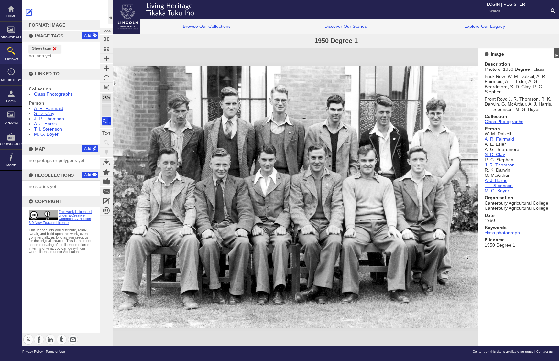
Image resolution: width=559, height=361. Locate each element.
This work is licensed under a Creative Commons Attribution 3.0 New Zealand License (60, 217)
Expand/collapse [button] (556, 53)
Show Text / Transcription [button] (106, 133)
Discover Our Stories (345, 26)
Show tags (41, 48)
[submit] (552, 11)
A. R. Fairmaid (48, 108)
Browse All (11, 37)
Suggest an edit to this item (29, 12)
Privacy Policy (32, 351)
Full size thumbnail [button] (106, 39)
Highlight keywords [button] (106, 152)
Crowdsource (11, 144)
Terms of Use (55, 351)
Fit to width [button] (106, 58)
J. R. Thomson (49, 118)
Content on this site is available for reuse (503, 351)
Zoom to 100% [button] (106, 87)
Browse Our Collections (207, 26)
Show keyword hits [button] (106, 143)
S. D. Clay (44, 113)
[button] (106, 121)
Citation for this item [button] (106, 211)
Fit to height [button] (106, 68)
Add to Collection (106, 172)
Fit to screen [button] (106, 49)
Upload (11, 122)
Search (11, 58)
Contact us (544, 351)
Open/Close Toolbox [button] (110, 12)
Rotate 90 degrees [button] (106, 78)
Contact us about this (106, 191)
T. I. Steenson (48, 129)
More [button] (11, 165)
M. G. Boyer (46, 134)
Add (87, 35)
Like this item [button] (106, 181)
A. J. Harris (45, 123)
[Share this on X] (28, 335)
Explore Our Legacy (484, 26)
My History (11, 80)
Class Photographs (53, 94)
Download (106, 162)
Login (11, 101)
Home (11, 16)
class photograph (502, 232)
